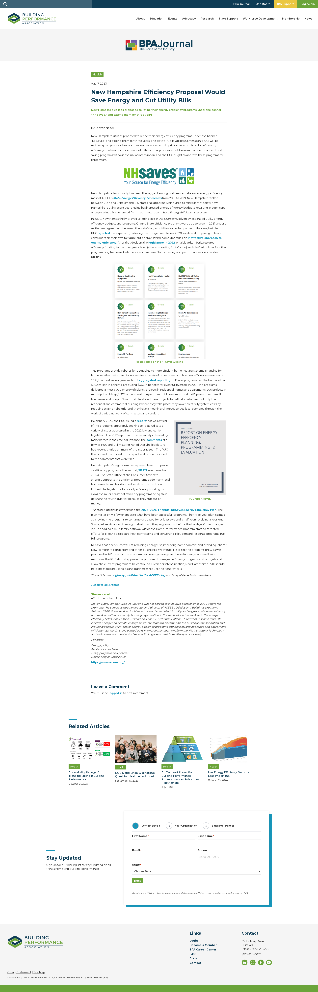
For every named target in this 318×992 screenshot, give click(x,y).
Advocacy (189, 18)
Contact (195, 963)
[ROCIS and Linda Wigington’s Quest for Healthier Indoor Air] (136, 748)
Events (172, 18)
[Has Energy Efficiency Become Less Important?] (229, 748)
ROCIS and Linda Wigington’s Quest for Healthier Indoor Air (135, 774)
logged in (116, 693)
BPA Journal (241, 4)
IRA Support (285, 4)
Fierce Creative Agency (97, 977)
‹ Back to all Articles (105, 584)
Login (194, 940)
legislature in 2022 (161, 242)
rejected (104, 233)
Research (207, 18)
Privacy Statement (19, 972)
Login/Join (308, 4)
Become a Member (203, 945)
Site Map (39, 972)
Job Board (263, 4)
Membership (291, 18)
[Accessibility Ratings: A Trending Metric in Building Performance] (89, 748)
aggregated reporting (154, 380)
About (140, 18)
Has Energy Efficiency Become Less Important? (228, 774)
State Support (228, 18)
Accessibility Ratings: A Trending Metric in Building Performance (87, 776)
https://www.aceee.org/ (108, 662)
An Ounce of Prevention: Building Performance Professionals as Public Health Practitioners (181, 777)
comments (154, 440)
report (141, 421)
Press (193, 958)
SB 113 (142, 470)
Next (137, 880)
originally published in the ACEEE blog (138, 575)
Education (156, 18)
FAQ (193, 954)
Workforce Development (260, 18)
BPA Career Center (203, 949)
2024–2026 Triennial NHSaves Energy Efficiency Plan (178, 510)
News (308, 18)
